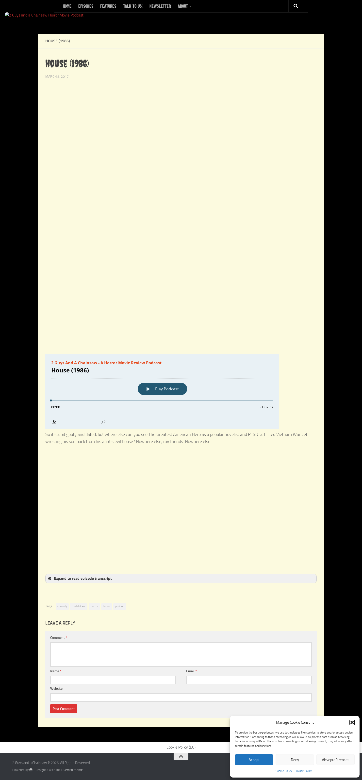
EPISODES (85, 6)
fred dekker (79, 606)
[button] (352, 722)
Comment (58, 638)
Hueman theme (72, 770)
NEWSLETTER (160, 6)
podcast (120, 606)
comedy (62, 606)
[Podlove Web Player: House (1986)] (180, 391)
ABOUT (183, 6)
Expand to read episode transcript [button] (83, 578)
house (106, 606)
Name (55, 671)
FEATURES (108, 6)
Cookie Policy (284, 771)
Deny (295, 760)
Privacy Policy (303, 771)
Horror (94, 606)
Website (56, 689)
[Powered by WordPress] (31, 769)
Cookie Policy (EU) (181, 747)
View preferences (335, 760)
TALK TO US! (133, 6)
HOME (67, 6)
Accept (254, 760)
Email (191, 671)
